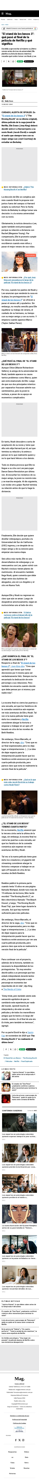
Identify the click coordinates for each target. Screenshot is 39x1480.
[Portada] (20, 1382)
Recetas (26, 1468)
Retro (26, 1463)
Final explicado (27, 1061)
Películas (9, 1061)
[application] (19, 77)
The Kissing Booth (30, 1058)
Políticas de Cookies (19, 1423)
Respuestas (12, 1452)
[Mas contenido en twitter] (19, 1440)
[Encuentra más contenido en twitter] (8, 61)
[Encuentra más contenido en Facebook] (4, 61)
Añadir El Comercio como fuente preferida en (19, 28)
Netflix (16, 1061)
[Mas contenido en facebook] (16, 1440)
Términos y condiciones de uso (19, 1416)
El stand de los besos (12, 1058)
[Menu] (4, 14)
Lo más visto (8, 1069)
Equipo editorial (19, 1384)
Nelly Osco (9, 101)
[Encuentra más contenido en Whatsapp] (13, 61)
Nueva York (23, 19)
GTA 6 (29, 19)
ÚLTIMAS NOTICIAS (11, 1301)
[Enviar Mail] (3, 101)
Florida (3, 19)
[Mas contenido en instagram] (23, 1440)
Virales (12, 1468)
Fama (12, 1463)
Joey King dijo (17, 666)
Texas (16, 19)
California (9, 19)
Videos (26, 1452)
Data (26, 1457)
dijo (22, 742)
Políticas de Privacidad (19, 1419)
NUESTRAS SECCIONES (19, 1447)
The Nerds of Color (12, 989)
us (12, 1457)
